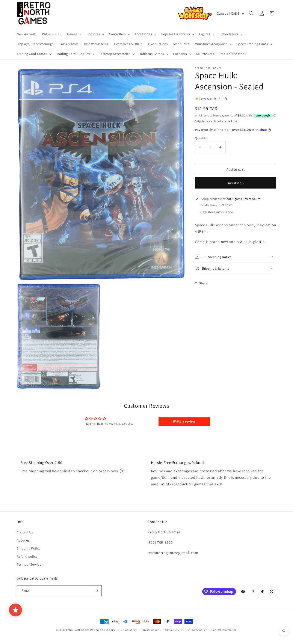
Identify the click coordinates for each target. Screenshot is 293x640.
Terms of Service (29, 564)
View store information (217, 212)
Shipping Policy (28, 548)
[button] (74, 34)
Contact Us (25, 532)
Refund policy (27, 556)
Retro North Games (77, 629)
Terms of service (173, 629)
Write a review (184, 421)
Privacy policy (150, 629)
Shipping (201, 121)
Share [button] (203, 283)
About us (23, 540)
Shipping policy (197, 629)
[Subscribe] (96, 590)
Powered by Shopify (102, 629)
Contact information (224, 629)
